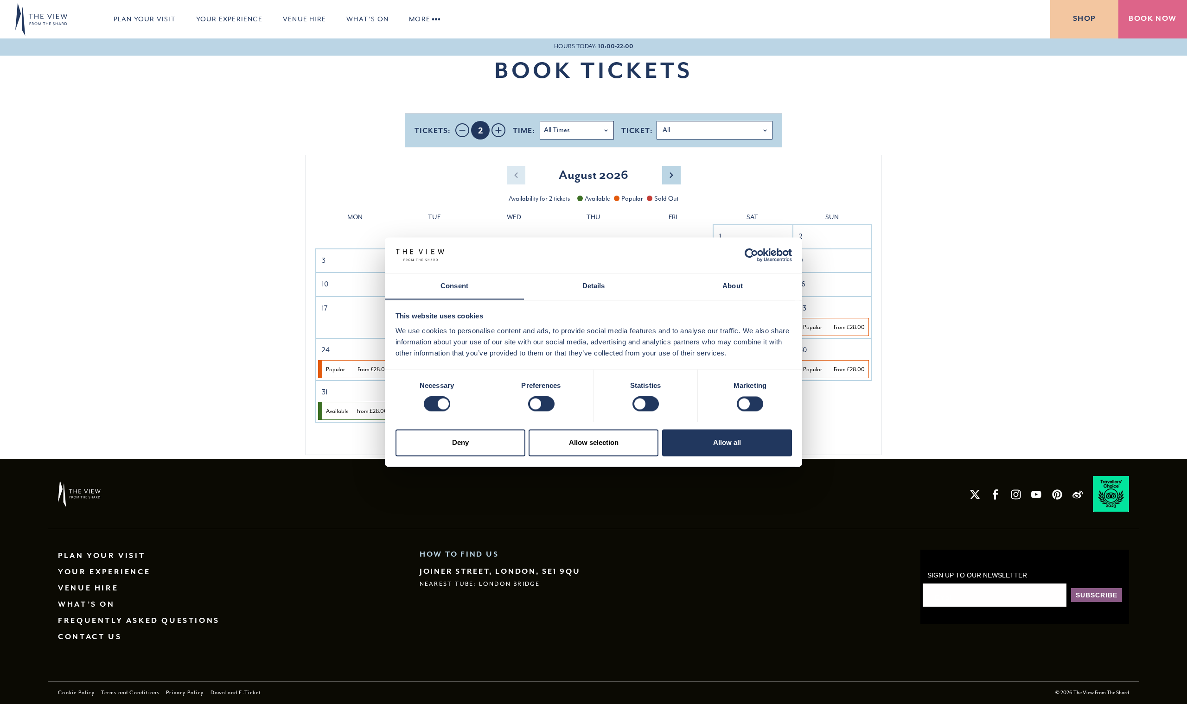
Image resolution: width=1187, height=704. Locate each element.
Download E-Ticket (236, 692)
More (419, 19)
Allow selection (594, 442)
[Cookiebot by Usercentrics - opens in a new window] (751, 255)
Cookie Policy (76, 692)
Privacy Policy (185, 692)
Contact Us (89, 637)
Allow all (727, 442)
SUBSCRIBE (1096, 595)
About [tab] (732, 286)
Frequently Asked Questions (139, 620)
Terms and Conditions (130, 692)
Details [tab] (593, 286)
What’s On (367, 19)
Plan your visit (145, 19)
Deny (460, 442)
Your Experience (229, 19)
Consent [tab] (454, 286)
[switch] (541, 403)
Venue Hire (304, 19)
